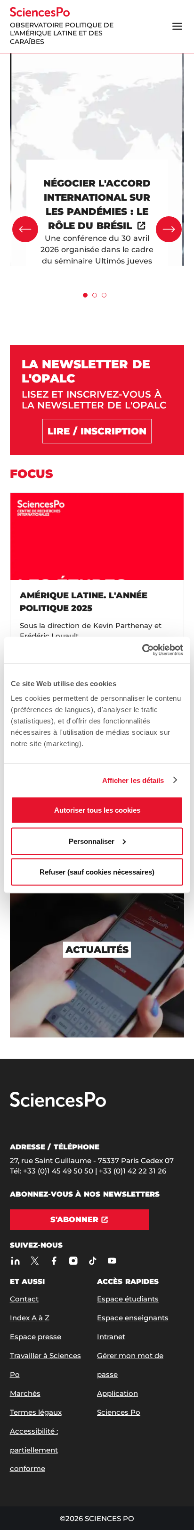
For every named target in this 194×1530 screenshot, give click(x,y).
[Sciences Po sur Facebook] (54, 1260)
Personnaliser (91, 841)
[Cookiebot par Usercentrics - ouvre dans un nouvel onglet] (142, 650)
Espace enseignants (133, 1317)
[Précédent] (25, 229)
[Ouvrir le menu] (177, 26)
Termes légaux (36, 1412)
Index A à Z (29, 1317)
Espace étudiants (128, 1298)
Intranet (111, 1336)
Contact (24, 1298)
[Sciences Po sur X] (35, 1260)
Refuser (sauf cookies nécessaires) (97, 872)
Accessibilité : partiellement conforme (34, 1450)
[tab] (85, 295)
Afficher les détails (133, 780)
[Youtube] (112, 1260)
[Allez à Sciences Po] (58, 1105)
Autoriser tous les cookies (97, 810)
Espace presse (35, 1336)
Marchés (25, 1393)
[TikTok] (93, 1260)
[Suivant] (169, 229)
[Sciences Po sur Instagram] (74, 1260)
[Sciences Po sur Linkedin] (16, 1260)
